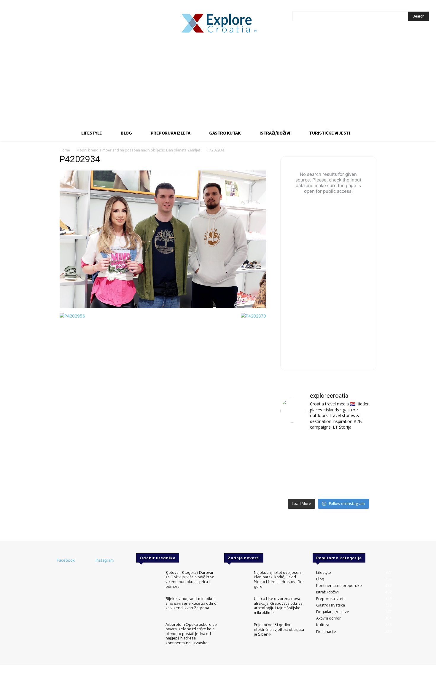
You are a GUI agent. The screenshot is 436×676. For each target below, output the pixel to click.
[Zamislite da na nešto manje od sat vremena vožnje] (295, 465)
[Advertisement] (218, 80)
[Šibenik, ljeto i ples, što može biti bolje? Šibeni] (361, 445)
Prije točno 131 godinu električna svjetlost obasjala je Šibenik (279, 629)
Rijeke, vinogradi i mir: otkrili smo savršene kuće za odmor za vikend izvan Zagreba (192, 603)
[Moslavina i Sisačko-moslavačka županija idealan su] (361, 485)
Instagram (105, 560)
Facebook (66, 560)
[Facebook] (48, 560)
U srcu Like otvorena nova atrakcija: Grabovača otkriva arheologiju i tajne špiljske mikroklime (278, 605)
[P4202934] (163, 306)
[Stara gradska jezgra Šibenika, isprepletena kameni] (295, 445)
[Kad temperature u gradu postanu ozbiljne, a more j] (295, 485)
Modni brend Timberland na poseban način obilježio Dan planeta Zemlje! (139, 150)
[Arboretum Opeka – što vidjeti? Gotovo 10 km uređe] (328, 465)
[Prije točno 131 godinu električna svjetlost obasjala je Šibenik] (236, 632)
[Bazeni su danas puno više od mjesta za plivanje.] (328, 445)
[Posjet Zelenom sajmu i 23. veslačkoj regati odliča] (328, 485)
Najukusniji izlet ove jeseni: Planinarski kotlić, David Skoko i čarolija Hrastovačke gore (279, 579)
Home (65, 150)
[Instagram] (87, 560)
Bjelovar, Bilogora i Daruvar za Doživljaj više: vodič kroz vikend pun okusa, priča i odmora (190, 579)
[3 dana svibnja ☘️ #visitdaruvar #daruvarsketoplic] (361, 465)
